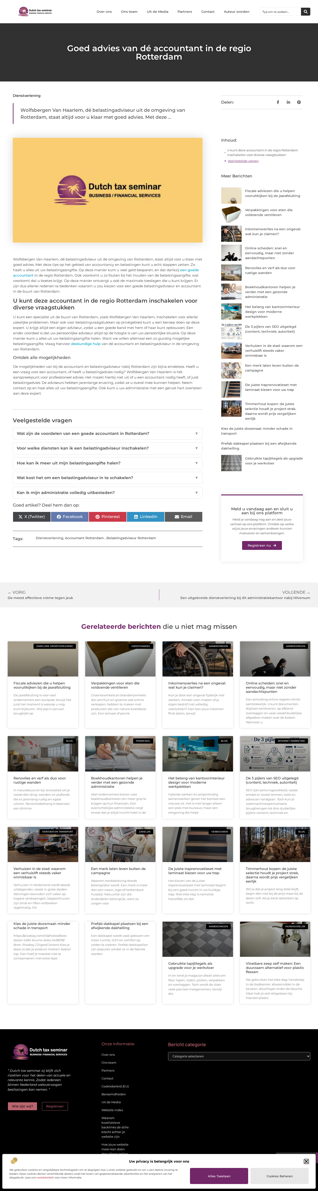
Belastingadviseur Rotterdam (131, 538)
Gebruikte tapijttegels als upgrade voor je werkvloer (191, 965)
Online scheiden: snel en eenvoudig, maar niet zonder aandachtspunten (269, 253)
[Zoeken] (305, 12)
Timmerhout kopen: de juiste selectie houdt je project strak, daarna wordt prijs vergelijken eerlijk (272, 874)
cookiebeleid (45, 1177)
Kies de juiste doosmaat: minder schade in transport (42, 925)
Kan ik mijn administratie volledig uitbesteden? (108, 492)
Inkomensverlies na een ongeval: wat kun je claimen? (197, 685)
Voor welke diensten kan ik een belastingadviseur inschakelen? (108, 448)
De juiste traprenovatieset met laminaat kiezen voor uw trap (195, 870)
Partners (185, 12)
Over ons (104, 12)
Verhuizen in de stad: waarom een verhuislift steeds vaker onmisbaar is (274, 351)
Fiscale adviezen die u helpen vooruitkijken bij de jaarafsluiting (42, 685)
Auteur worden (237, 12)
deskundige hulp (86, 344)
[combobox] (280, 12)
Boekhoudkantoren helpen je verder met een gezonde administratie (270, 292)
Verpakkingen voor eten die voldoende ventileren (115, 685)
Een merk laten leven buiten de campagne (118, 870)
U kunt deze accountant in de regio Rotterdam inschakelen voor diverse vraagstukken (262, 152)
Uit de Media (157, 12)
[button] (306, 1161)
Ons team (129, 12)
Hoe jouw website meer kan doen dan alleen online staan (115, 1151)
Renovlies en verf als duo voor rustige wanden (40, 780)
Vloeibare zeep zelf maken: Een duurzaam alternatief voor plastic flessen (275, 967)
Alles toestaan (219, 1176)
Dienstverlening (27, 95)
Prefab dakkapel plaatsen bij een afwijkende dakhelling (119, 925)
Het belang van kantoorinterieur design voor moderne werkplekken (272, 312)
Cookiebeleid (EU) (115, 1086)
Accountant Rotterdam (84, 538)
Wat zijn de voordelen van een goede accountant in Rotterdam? (108, 433)
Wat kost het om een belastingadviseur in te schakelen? (108, 477)
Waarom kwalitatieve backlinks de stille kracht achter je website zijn (115, 1127)
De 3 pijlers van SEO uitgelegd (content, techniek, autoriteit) (272, 780)
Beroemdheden (113, 1094)
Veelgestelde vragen (243, 161)
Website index (112, 1110)
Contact (208, 12)
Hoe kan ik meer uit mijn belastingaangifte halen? (108, 463)
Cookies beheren (280, 1176)
